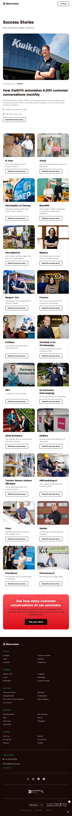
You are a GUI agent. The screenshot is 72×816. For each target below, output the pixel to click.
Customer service (9, 692)
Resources (6, 721)
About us (6, 736)
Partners (6, 743)
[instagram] (33, 779)
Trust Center (42, 739)
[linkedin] (39, 779)
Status (40, 718)
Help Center (7, 724)
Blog (4, 718)
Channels (6, 662)
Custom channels (44, 681)
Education (41, 692)
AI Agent (6, 655)
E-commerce (7, 702)
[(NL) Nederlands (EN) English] (36, 805)
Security (48, 810)
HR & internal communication (13, 699)
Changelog (41, 721)
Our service (7, 739)
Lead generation (8, 696)
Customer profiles (44, 655)
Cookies (40, 743)
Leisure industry (43, 699)
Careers (40, 736)
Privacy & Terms (26, 810)
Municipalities (42, 696)
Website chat (7, 674)
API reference (43, 714)
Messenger (41, 677)
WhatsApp (6, 681)
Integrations (42, 662)
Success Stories (8, 714)
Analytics (41, 659)
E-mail (5, 677)
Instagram (41, 674)
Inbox (5, 659)
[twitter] (28, 779)
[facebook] (44, 779)
